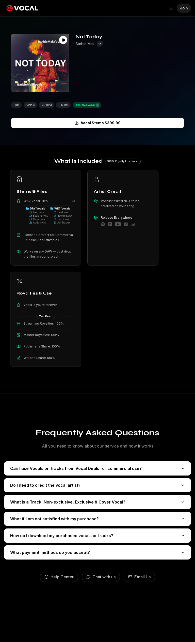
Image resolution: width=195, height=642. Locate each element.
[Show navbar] (171, 8)
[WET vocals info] (73, 201)
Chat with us (104, 576)
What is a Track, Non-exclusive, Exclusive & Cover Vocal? (67, 502)
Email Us (142, 576)
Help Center (62, 576)
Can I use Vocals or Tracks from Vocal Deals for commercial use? (76, 468)
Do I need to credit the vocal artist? (45, 485)
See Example (47, 240)
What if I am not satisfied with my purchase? (54, 518)
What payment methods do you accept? (50, 552)
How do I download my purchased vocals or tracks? (61, 535)
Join (184, 8)
